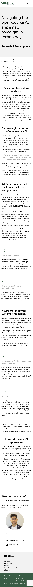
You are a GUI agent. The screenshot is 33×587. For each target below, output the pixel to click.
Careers (6, 565)
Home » (3, 59)
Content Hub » (9, 59)
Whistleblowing (12, 576)
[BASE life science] (7, 3)
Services (7, 561)
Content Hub (8, 563)
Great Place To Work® (11, 568)
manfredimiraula (13, 544)
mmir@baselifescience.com (16, 540)
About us (7, 570)
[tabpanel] (16, 529)
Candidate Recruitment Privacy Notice (20, 578)
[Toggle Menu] (23, 3)
